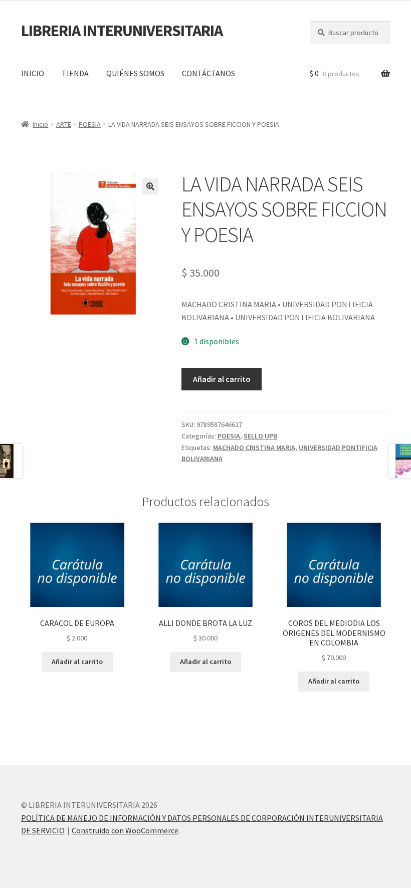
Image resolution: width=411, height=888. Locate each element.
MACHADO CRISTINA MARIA (254, 447)
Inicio (40, 124)
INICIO (32, 73)
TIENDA (75, 73)
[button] (150, 186)
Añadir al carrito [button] (77, 661)
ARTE (63, 124)
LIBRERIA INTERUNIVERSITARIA (122, 31)
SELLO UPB (260, 435)
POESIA (90, 124)
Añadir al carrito (222, 379)
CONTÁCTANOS (208, 73)
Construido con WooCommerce (125, 830)
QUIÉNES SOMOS (135, 73)
